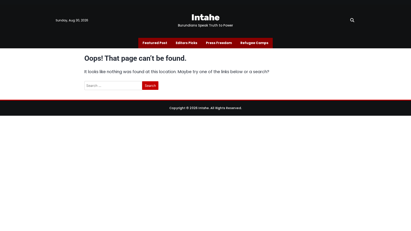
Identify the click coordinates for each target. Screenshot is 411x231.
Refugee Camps (254, 43)
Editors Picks (186, 43)
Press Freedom (219, 43)
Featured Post (155, 43)
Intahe (205, 17)
